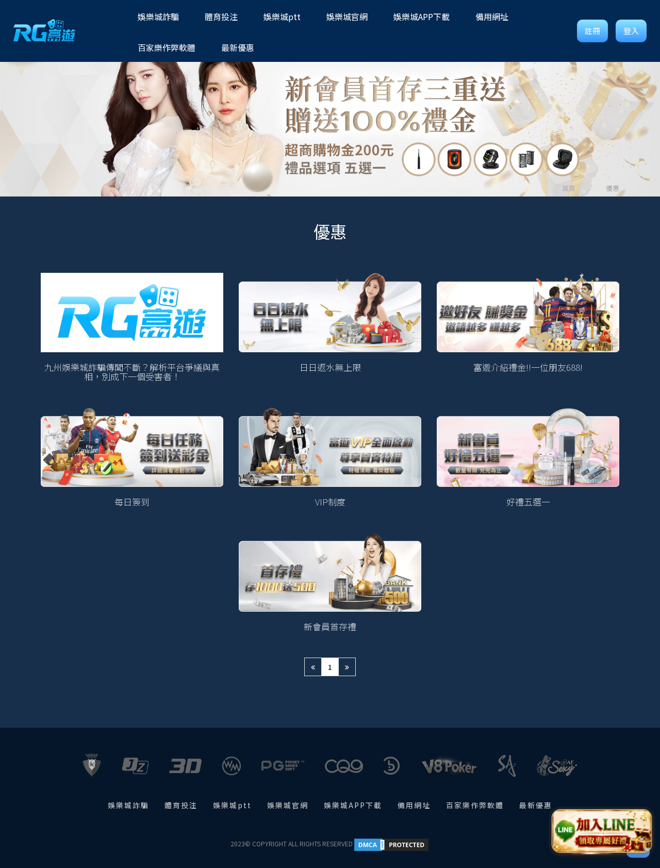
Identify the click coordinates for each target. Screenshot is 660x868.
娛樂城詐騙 (128, 805)
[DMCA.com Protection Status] (391, 843)
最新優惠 (535, 805)
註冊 (592, 30)
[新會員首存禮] (330, 582)
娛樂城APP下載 (353, 805)
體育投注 (180, 805)
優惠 (612, 188)
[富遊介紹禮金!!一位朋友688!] (528, 327)
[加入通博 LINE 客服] (601, 830)
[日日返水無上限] (330, 327)
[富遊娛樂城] (44, 31)
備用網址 (414, 805)
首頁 (568, 188)
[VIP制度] (330, 457)
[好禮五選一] (528, 457)
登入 (631, 30)
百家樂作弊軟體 (475, 805)
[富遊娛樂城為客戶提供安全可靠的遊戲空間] (330, 119)
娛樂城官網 (287, 805)
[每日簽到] (132, 457)
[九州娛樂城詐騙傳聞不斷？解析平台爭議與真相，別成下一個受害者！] (132, 327)
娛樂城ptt (232, 805)
